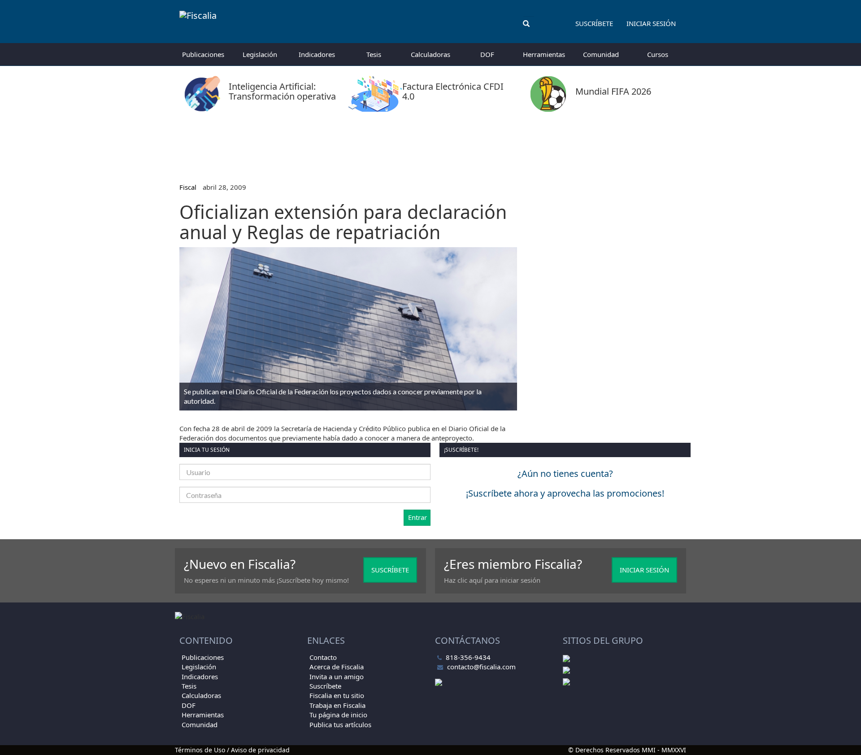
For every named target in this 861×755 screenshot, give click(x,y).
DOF (487, 54)
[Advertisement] (430, 143)
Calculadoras (430, 54)
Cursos (657, 54)
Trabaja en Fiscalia (337, 705)
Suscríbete (594, 23)
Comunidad (601, 54)
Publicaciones (203, 54)
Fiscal (187, 187)
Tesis (373, 54)
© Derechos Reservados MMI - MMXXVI (627, 750)
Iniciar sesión (651, 23)
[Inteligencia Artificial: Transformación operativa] (257, 109)
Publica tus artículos (340, 724)
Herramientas (544, 54)
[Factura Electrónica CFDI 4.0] (430, 109)
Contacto (323, 657)
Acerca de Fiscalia (336, 666)
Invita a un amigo (336, 676)
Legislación (260, 54)
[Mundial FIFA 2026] (586, 109)
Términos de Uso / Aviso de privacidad (232, 750)
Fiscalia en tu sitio (336, 695)
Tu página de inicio (338, 714)
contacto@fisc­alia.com (481, 666)
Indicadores (317, 54)
